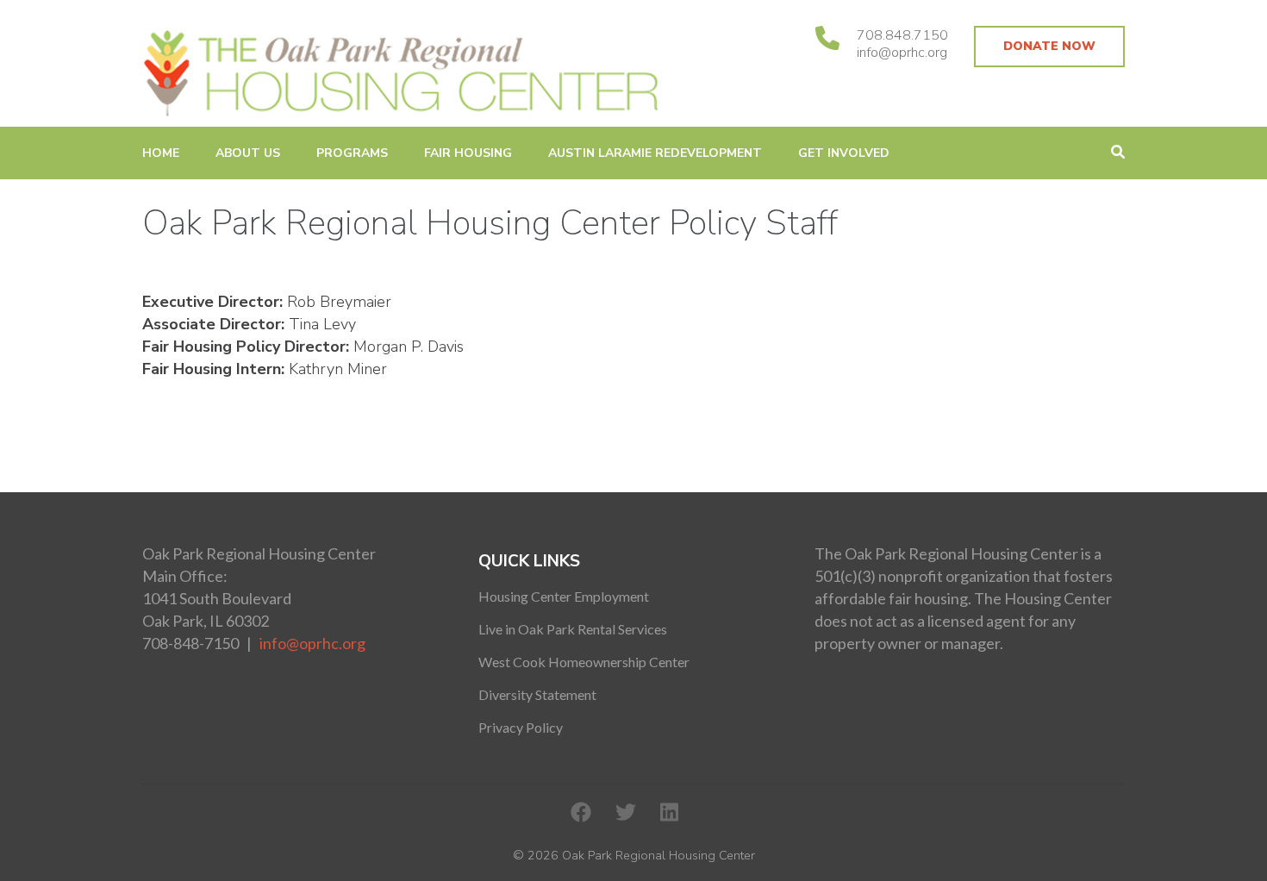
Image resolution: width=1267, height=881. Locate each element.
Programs (352, 153)
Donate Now (1049, 46)
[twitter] (625, 813)
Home (160, 153)
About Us (247, 153)
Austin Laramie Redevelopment (655, 153)
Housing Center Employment (563, 596)
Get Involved (843, 153)
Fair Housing (468, 153)
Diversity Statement (537, 694)
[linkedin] (669, 813)
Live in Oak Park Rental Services (572, 629)
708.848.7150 (902, 35)
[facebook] (581, 813)
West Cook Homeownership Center (584, 661)
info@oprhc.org (902, 52)
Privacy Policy (520, 727)
